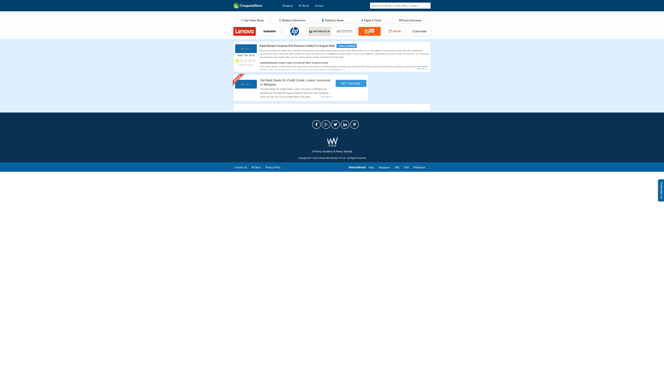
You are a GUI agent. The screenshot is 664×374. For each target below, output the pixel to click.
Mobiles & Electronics (293, 20)
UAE (396, 167)
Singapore (384, 167)
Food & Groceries (411, 20)
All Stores (304, 5)
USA (406, 167)
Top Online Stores (253, 20)
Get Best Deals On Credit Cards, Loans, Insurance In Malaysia (295, 82)
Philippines (419, 167)
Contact (319, 5)
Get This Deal (351, 83)
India (371, 167)
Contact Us (241, 167)
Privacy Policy (272, 167)
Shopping (287, 5)
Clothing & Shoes (334, 20)
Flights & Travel (372, 20)
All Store (256, 167)
